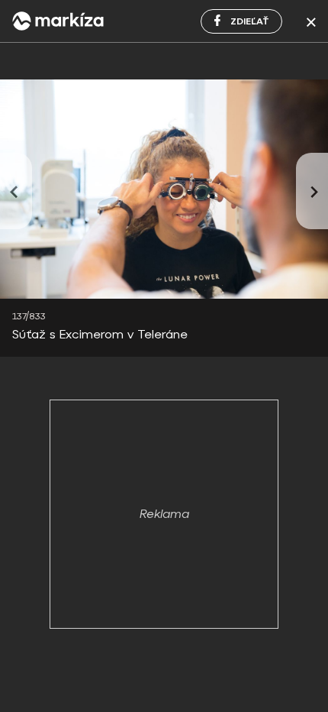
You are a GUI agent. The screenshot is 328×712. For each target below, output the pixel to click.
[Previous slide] (16, 191)
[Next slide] (312, 191)
